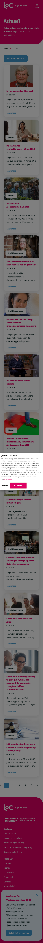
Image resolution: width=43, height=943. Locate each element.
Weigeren (5, 485)
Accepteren (18, 485)
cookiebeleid (8, 479)
